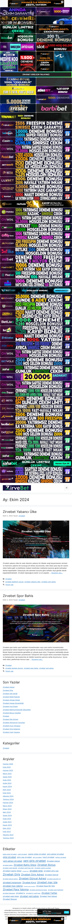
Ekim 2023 (7, 828)
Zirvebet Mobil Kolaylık (11, 697)
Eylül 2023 (7, 832)
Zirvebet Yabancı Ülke (20, 512)
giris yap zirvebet (24, 857)
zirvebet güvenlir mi (54, 879)
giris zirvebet (37, 857)
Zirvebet (8, 579)
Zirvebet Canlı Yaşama (11, 732)
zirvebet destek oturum (14, 668)
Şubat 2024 (7, 815)
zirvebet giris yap (51, 871)
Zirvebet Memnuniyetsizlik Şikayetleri (17, 710)
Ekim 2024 (7, 790)
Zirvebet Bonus (46, 864)
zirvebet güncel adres (10, 879)
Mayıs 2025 (7, 774)
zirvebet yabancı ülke (32, 582)
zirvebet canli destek (10, 868)
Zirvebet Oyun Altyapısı (11, 726)
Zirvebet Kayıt (29, 882)
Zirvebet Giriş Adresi (32, 874)
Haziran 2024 (8, 803)
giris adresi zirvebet (55, 854)
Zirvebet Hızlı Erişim (10, 706)
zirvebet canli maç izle (26, 868)
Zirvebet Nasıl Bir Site (45, 886)
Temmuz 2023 (8, 838)
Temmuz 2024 (8, 799)
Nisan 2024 (7, 809)
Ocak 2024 (7, 819)
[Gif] (36, 204)
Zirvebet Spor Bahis (18, 596)
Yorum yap (9, 585)
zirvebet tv (20, 893)
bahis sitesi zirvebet (10, 854)
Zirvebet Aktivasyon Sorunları (14, 723)
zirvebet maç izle (47, 882)
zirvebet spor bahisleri (55, 890)
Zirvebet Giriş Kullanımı (11, 729)
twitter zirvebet (60, 857)
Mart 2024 (7, 812)
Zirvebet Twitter (49, 893)
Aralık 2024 (7, 783)
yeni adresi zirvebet (12, 861)
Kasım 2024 (7, 786)
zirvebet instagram (12, 882)
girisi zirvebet (9, 857)
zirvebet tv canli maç (33, 893)
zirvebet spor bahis (31, 668)
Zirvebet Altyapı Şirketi (11, 700)
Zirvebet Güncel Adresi (32, 878)
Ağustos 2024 (8, 796)
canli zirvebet (22, 854)
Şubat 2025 (7, 777)
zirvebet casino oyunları (42, 868)
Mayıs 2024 (7, 806)
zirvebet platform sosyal (14, 582)
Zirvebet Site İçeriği (10, 694)
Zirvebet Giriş (8, 690)
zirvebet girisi (36, 870)
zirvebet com (25, 871)
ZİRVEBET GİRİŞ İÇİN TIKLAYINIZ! (36, 74)
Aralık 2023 (7, 822)
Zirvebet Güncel (51, 875)
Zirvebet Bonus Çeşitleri (12, 713)
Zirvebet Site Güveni (10, 719)
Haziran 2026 (8, 764)
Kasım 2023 (7, 825)
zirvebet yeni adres (48, 582)
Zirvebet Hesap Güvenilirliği (13, 703)
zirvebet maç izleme (13, 886)
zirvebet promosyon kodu (38, 890)
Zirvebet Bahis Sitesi (25, 864)
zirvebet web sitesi (11, 896)
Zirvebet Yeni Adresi (48, 896)
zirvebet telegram (9, 893)
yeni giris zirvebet (34, 860)
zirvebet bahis (8, 865)
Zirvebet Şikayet (10, 899)
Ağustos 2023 (8, 835)
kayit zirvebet (48, 857)
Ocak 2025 (7, 780)
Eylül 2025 (7, 767)
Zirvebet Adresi (8, 687)
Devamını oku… (57, 573)
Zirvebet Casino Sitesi (12, 871)
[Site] (36, 125)
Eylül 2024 (7, 793)
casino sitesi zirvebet (37, 854)
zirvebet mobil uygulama (29, 886)
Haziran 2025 (8, 770)
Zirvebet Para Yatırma (16, 889)
